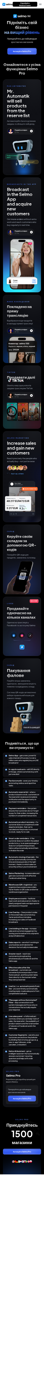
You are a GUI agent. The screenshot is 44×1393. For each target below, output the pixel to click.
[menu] (40, 4)
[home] (7, 4)
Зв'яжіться (10, 1201)
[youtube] (18, 1385)
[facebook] (3, 1385)
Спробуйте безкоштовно (25, 4)
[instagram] (13, 1385)
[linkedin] (8, 1385)
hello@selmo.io (9, 1373)
